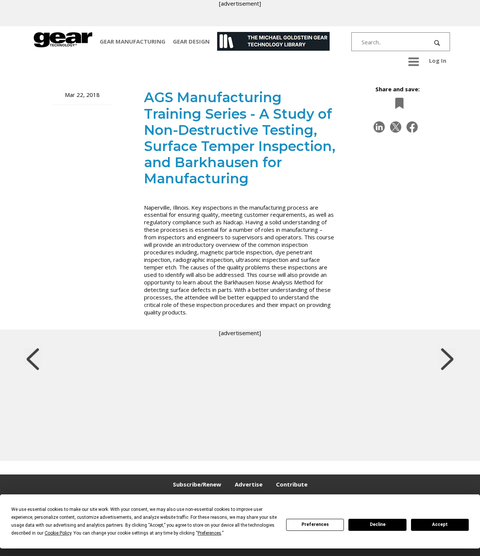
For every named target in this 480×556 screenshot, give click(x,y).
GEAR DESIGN (191, 41)
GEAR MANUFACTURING (132, 41)
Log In (437, 60)
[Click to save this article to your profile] (397, 103)
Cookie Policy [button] (58, 533)
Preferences (315, 524)
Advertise (248, 484)
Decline (378, 524)
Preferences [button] (209, 533)
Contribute (292, 484)
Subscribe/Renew (197, 484)
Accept (440, 524)
